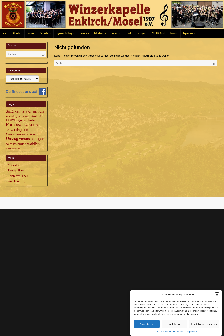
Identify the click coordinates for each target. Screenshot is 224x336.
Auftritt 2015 (36, 112)
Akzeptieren (146, 323)
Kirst (25, 125)
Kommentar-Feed (18, 175)
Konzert (35, 125)
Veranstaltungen (31, 139)
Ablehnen (174, 323)
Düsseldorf (35, 116)
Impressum (192, 332)
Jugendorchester (25, 120)
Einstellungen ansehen (204, 323)
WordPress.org (16, 181)
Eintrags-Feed (16, 170)
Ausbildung (11, 116)
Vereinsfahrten (16, 144)
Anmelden (13, 165)
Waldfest (34, 144)
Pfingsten (21, 130)
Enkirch (11, 120)
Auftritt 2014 (21, 112)
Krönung (9, 130)
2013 (10, 112)
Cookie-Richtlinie (163, 332)
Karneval (14, 124)
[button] (217, 294)
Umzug (12, 139)
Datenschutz (179, 332)
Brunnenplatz (23, 116)
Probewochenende (15, 134)
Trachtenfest (31, 134)
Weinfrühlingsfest (13, 148)
